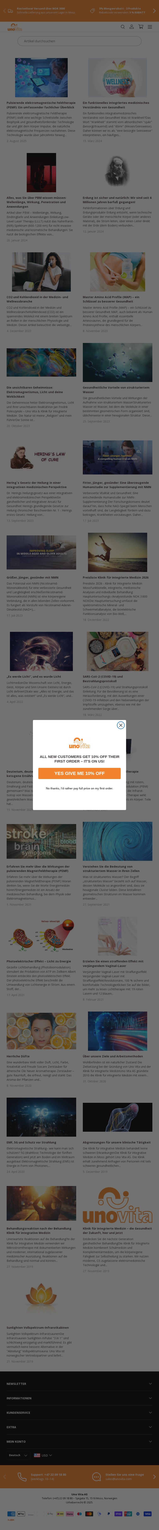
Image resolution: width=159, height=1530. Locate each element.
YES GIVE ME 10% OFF (79, 773)
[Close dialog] (120, 725)
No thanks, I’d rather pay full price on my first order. (79, 788)
